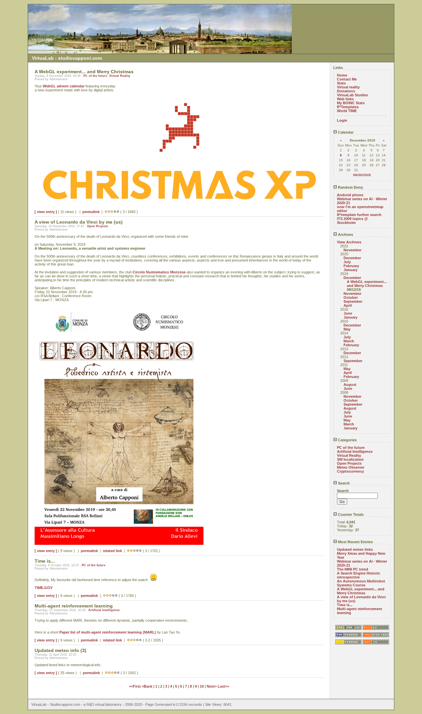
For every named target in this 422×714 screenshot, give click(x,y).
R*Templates (348, 107)
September (353, 301)
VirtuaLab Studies (352, 95)
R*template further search (359, 215)
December (352, 258)
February (351, 266)
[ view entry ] (46, 212)
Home (342, 75)
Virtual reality (348, 87)
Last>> (223, 686)
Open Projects (97, 226)
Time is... (344, 605)
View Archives (349, 242)
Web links (345, 99)
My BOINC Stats (351, 103)
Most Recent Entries (355, 542)
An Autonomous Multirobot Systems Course (361, 583)
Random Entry (350, 187)
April (348, 305)
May (347, 329)
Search (343, 483)
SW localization (350, 459)
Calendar (345, 132)
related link (112, 551)
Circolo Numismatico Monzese (159, 272)
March (349, 341)
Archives (345, 234)
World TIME (347, 111)
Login (342, 120)
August (350, 385)
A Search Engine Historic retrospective (358, 575)
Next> (212, 686)
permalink (91, 212)
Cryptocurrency (350, 471)
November (352, 250)
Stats (341, 83)
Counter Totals (350, 514)
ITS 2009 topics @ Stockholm (352, 221)
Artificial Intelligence (104, 610)
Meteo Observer (350, 467)
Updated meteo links (355, 549)
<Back (147, 686)
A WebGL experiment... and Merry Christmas (367, 284)
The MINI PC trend (352, 569)
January (350, 270)
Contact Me (347, 79)
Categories (347, 440)
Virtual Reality (119, 76)
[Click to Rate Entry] (106, 212)
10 (202, 686)
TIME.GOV (43, 588)
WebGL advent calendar (63, 86)
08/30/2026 (362, 175)
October (351, 297)
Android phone (350, 195)
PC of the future (95, 76)
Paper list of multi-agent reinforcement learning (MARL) (107, 632)
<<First (135, 686)
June (348, 313)
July (347, 262)
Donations (346, 91)
